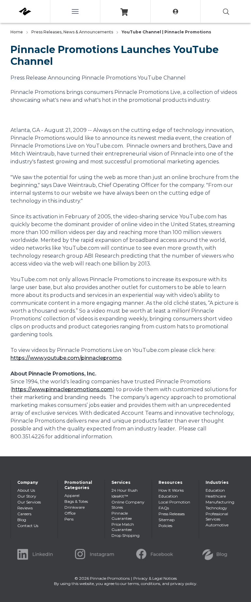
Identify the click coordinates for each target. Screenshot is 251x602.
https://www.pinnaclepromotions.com (62, 389)
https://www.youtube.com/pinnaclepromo (66, 358)
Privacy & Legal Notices (155, 578)
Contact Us (27, 525)
